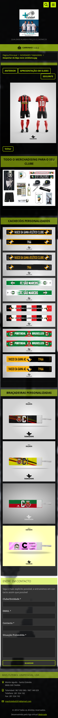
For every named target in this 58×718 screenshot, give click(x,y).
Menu (53, 4)
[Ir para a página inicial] (29, 19)
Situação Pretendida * (14, 635)
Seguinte (48, 76)
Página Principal (10, 55)
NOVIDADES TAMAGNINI (31, 55)
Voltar (8, 148)
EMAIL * (7, 610)
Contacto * (8, 623)
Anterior (10, 70)
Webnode (42, 714)
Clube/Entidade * (12, 599)
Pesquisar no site (46, 4)
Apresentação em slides (34, 70)
